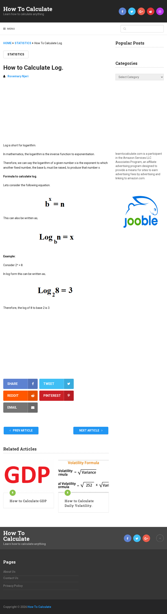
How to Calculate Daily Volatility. (79, 503)
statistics (16, 54)
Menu (11, 28)
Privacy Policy (13, 585)
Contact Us (10, 578)
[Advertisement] (56, 112)
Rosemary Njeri (18, 76)
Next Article (89, 430)
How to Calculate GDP (28, 501)
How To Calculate (27, 9)
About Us (9, 571)
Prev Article (22, 430)
